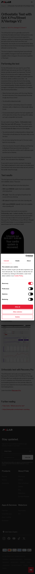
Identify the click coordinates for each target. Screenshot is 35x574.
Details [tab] (17, 261)
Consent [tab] (6, 261)
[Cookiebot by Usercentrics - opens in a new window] (25, 256)
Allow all (17, 307)
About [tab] (29, 261)
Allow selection (17, 312)
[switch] (30, 288)
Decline (17, 317)
